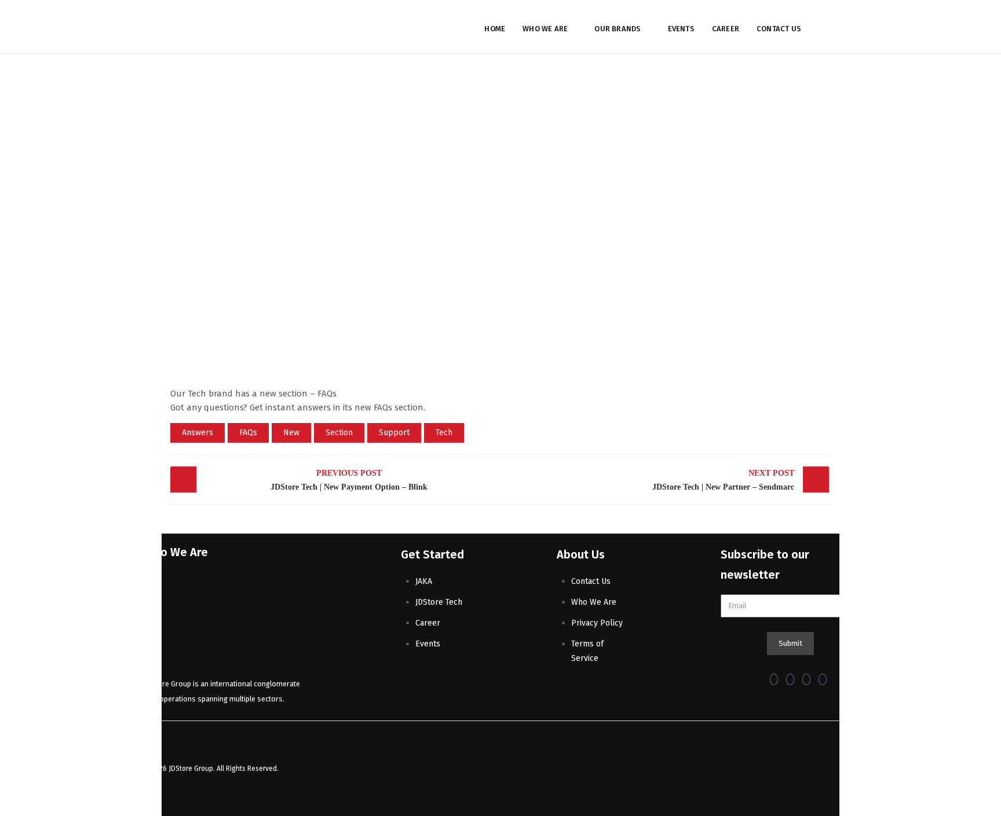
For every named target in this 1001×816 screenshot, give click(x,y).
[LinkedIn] (806, 679)
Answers (197, 433)
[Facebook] (774, 679)
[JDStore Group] (213, 26)
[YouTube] (823, 679)
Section (339, 433)
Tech (444, 433)
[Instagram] (790, 679)
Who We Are (545, 28)
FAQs (248, 433)
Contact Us (779, 28)
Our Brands (617, 28)
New (291, 433)
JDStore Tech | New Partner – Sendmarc (723, 480)
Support (394, 433)
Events (681, 28)
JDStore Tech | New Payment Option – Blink (349, 480)
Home (494, 28)
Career (725, 28)
